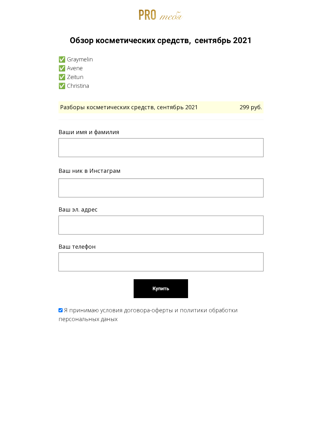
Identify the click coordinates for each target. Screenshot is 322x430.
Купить (161, 288)
